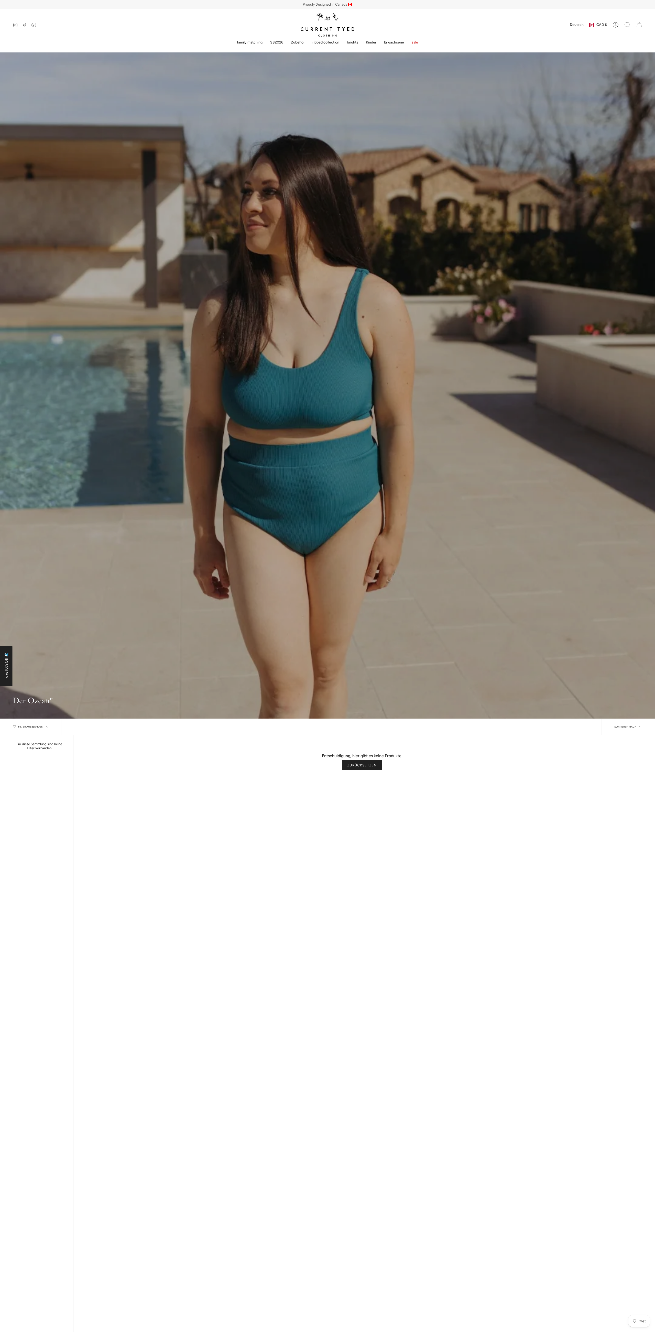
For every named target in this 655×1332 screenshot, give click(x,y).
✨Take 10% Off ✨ (365, 695)
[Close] (397, 625)
